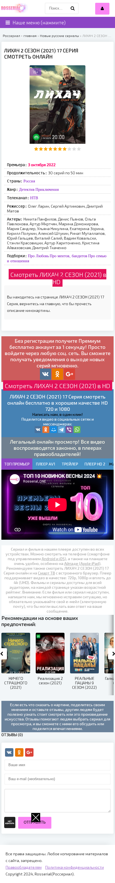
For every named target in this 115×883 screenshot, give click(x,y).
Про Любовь (38, 256)
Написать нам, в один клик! (57, 414)
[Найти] (72, 8)
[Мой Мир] (53, 429)
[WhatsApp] (77, 429)
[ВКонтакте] (38, 429)
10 (78, 149)
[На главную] (14, 8)
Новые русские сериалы (59, 36)
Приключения (47, 189)
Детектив (27, 189)
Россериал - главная (20, 36)
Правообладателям (24, 867)
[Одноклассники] (45, 429)
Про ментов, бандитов (68, 256)
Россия (29, 181)
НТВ (34, 198)
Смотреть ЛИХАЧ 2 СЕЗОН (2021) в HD (58, 278)
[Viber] (69, 429)
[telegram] (61, 429)
